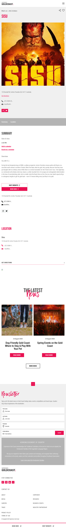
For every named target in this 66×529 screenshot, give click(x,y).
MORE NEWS (33, 366)
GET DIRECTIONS (7, 262)
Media (3, 499)
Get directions (5, 96)
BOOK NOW (15, 526)
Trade (3, 507)
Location (13, 122)
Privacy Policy (6, 513)
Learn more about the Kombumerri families (32, 460)
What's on (4, 11)
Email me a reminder (8, 149)
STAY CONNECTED (7, 478)
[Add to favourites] (63, 10)
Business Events (38, 503)
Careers (4, 503)
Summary (5, 122)
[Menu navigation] (63, 3)
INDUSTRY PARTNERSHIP (40, 507)
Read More (17, 355)
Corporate (36, 495)
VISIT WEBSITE (46, 526)
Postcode (5, 424)
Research (36, 499)
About (3, 495)
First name (5, 409)
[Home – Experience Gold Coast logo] (9, 469)
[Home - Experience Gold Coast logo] (8, 3)
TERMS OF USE (6, 516)
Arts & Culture (13, 11)
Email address (6, 431)
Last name (5, 416)
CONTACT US (6, 489)
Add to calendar (6, 146)
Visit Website (13, 185)
